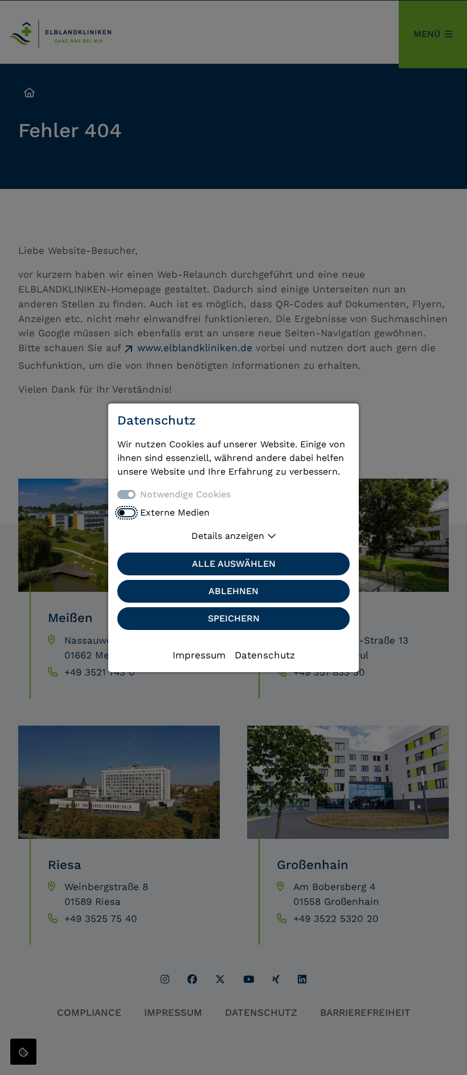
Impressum (199, 655)
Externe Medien (175, 512)
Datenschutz (265, 655)
